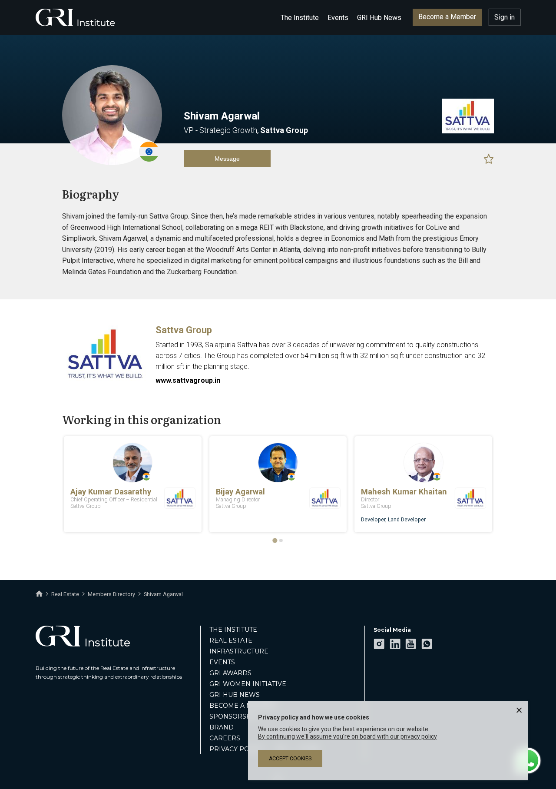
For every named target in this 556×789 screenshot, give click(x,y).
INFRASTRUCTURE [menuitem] (238, 651)
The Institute (300, 17)
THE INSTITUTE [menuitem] (233, 629)
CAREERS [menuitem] (224, 738)
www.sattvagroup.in (188, 380)
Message (227, 158)
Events (338, 17)
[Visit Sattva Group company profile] (468, 131)
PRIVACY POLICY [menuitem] (236, 749)
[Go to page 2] (281, 540)
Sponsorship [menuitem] (233, 716)
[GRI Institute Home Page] (75, 17)
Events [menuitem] (222, 662)
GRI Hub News (379, 17)
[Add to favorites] (488, 158)
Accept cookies (290, 759)
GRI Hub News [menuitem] (234, 695)
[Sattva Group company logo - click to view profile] (105, 381)
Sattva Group (184, 330)
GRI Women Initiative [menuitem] (247, 684)
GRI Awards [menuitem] (230, 673)
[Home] (39, 593)
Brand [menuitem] (221, 727)
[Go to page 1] (274, 540)
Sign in (504, 17)
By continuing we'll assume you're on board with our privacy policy (347, 736)
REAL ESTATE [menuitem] (230, 640)
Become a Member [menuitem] (243, 705)
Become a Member (447, 17)
